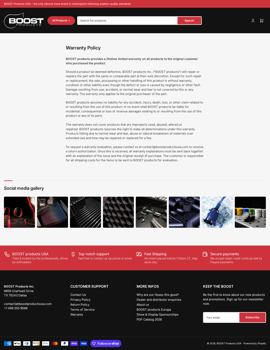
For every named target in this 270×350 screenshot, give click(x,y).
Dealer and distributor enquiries (159, 300)
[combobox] (139, 20)
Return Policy (79, 304)
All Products (59, 20)
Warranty (76, 314)
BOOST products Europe (154, 309)
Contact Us (78, 295)
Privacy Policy (80, 300)
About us (143, 304)
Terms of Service (82, 309)
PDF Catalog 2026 (149, 319)
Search (189, 20)
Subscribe (252, 317)
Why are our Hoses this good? (158, 295)
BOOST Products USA (229, 343)
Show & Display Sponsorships (157, 314)
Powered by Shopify (255, 343)
